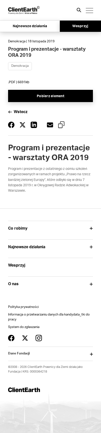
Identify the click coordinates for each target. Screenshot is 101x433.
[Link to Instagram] (39, 338)
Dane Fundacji (19, 353)
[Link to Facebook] (11, 338)
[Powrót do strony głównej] (23, 10)
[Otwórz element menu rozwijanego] (91, 228)
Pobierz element (50, 96)
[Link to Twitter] (25, 338)
